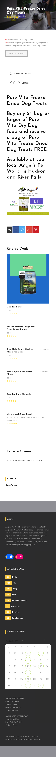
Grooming (31, 417)
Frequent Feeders (17, 600)
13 (28, 666)
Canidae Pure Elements (19, 394)
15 (41, 666)
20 (28, 672)
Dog (9, 310)
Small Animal (13, 420)
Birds (9, 417)
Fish (23, 417)
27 (28, 679)
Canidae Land (14, 307)
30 (28, 653)
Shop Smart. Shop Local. (19, 414)
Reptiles (40, 417)
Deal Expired (16, 53)
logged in (22, 460)
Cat (14, 417)
